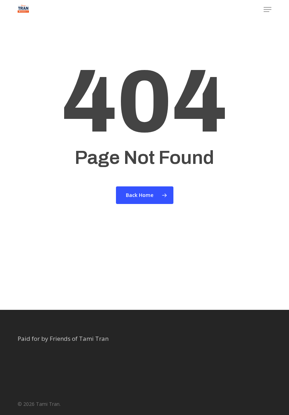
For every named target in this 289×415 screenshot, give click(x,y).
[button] (267, 9)
